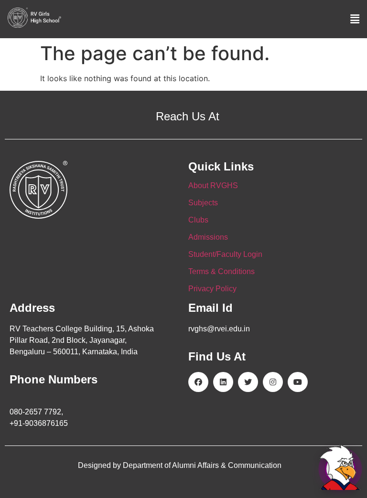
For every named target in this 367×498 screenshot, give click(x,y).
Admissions (208, 237)
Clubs (198, 220)
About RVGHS (213, 185)
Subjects (203, 203)
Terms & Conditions (221, 271)
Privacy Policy (212, 289)
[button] (355, 19)
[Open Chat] (340, 469)
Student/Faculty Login (225, 254)
